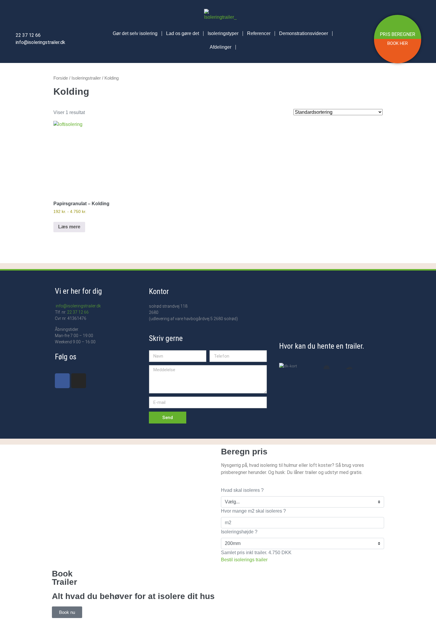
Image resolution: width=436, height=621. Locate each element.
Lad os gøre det (182, 33)
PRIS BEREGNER (397, 34)
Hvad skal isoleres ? (242, 490)
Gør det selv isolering (135, 33)
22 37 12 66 (78, 312)
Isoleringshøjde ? (239, 531)
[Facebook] (62, 380)
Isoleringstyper (223, 33)
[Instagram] (78, 380)
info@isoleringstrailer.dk (78, 306)
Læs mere (69, 226)
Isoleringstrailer (86, 78)
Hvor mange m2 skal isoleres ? (253, 510)
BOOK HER (397, 43)
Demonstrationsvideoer (303, 33)
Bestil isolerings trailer (244, 559)
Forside (60, 78)
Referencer (258, 33)
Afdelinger (220, 47)
